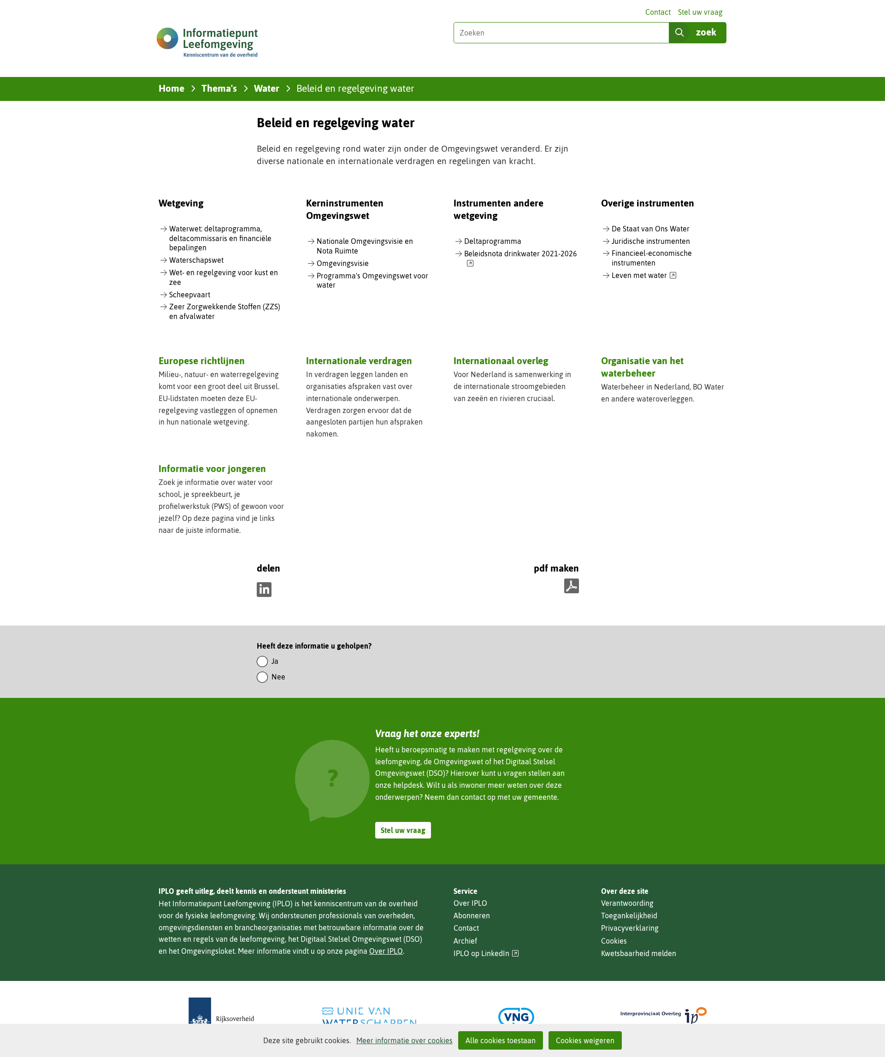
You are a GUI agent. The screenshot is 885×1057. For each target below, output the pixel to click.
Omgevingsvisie (343, 263)
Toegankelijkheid (629, 915)
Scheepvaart (189, 294)
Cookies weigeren (585, 1040)
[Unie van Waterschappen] (369, 1017)
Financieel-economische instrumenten (652, 258)
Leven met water (644, 275)
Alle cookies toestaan (501, 1040)
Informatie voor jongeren (212, 468)
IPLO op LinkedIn (486, 953)
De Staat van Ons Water (651, 228)
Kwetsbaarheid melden (638, 953)
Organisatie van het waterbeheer (642, 366)
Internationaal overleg (501, 360)
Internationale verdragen (359, 360)
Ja (274, 661)
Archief (465, 941)
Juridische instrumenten (651, 241)
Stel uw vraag (700, 12)
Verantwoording (627, 903)
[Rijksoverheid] (221, 1017)
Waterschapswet (196, 260)
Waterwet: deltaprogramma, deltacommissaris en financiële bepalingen (220, 238)
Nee (278, 677)
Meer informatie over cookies (404, 1040)
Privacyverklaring (630, 928)
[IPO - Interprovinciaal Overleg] (664, 1017)
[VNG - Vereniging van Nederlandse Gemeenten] (516, 1017)
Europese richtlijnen (202, 360)
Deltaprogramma (492, 241)
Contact (658, 12)
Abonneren (472, 915)
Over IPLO (386, 951)
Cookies (614, 941)
